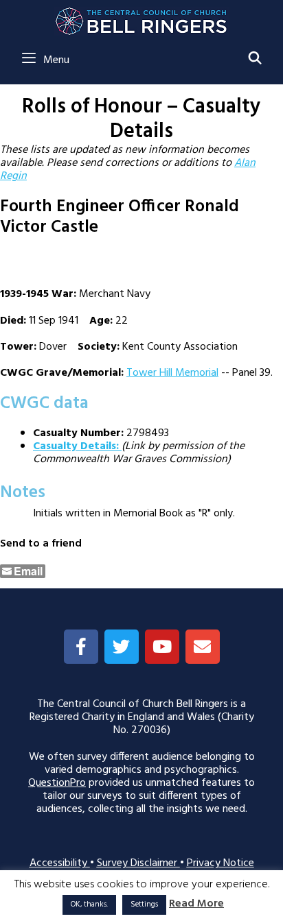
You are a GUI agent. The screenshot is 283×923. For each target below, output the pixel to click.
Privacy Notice (220, 863)
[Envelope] (202, 647)
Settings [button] (144, 904)
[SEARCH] (255, 60)
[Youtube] (162, 647)
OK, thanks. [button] (89, 904)
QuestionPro (57, 783)
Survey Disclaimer (138, 863)
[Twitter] (121, 647)
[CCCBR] (141, 18)
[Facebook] (81, 647)
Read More (196, 904)
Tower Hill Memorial (172, 373)
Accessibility (60, 863)
